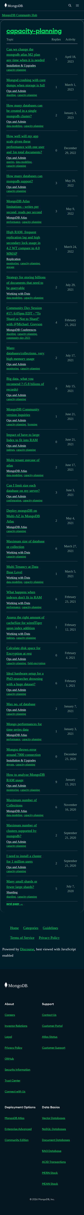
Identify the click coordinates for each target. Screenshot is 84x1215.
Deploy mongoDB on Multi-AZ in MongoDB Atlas (23, 516)
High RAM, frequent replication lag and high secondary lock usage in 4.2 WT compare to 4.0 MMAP (23, 242)
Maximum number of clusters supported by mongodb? (21, 830)
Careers (10, 1015)
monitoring (12, 263)
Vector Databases (53, 1118)
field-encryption (36, 663)
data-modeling (14, 126)
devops (10, 764)
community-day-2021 (18, 337)
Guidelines (50, 928)
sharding (11, 95)
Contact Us (49, 1015)
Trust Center (12, 1080)
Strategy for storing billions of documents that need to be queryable (26, 282)
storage (10, 267)
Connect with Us (15, 1091)
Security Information (17, 1069)
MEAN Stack (50, 1183)
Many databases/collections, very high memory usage (25, 353)
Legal (8, 1036)
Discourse (27, 949)
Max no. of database (20, 704)
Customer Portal (52, 1026)
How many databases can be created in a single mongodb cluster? (24, 110)
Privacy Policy (49, 938)
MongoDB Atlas (14, 1118)
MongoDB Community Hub (19, 15)
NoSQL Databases (54, 1129)
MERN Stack (50, 1173)
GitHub (9, 1058)
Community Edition (17, 1140)
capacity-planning (16, 69)
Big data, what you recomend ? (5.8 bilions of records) (25, 384)
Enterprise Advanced (18, 1129)
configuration (13, 500)
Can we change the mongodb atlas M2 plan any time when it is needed (25, 54)
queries (10, 161)
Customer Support (53, 1047)
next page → (14, 903)
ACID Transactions (54, 1162)
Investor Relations (16, 1026)
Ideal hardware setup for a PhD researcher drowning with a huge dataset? (25, 678)
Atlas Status (49, 1036)
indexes (10, 449)
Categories (30, 928)
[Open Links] (77, 5)
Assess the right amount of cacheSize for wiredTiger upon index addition (25, 622)
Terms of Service (22, 938)
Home (14, 928)
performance (13, 221)
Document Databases (56, 1140)
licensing (32, 424)
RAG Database (51, 1151)
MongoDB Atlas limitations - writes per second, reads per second (24, 206)
